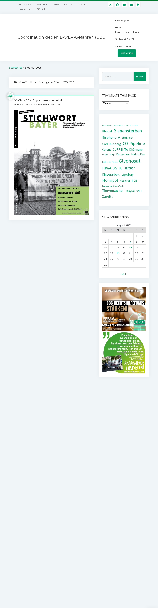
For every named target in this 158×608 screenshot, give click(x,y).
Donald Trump (108, 154)
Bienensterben (127, 131)
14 (130, 247)
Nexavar (124, 180)
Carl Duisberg (111, 144)
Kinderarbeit (111, 174)
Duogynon (123, 154)
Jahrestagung (123, 46)
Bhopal (107, 131)
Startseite (15, 67)
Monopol (110, 180)
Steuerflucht (118, 186)
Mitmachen (24, 4)
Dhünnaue (136, 149)
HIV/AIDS (109, 168)
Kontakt (82, 4)
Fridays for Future (109, 162)
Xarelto (107, 196)
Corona (106, 149)
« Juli (123, 274)
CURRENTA (120, 150)
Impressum (26, 9)
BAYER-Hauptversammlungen (128, 30)
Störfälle (41, 9)
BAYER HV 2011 (107, 125)
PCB (134, 180)
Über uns (68, 4)
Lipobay (127, 174)
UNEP (139, 191)
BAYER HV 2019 (132, 125)
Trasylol (129, 191)
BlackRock (127, 137)
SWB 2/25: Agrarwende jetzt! (38, 100)
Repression (107, 186)
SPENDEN (127, 53)
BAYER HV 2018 (119, 125)
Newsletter (41, 4)
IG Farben (127, 168)
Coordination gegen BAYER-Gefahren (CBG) (62, 37)
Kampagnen (122, 20)
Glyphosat (129, 161)
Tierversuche (112, 190)
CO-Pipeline (134, 143)
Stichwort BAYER (125, 39)
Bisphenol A (111, 137)
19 (118, 253)
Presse (55, 4)
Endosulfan (138, 154)
